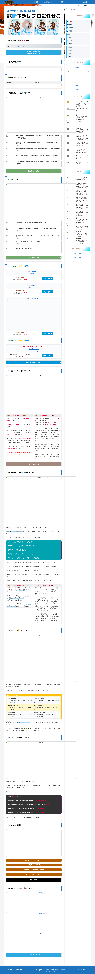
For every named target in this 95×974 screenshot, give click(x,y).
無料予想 (10, 969)
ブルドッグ (37, 285)
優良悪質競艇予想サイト (18, 969)
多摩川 (70, 27)
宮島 (69, 53)
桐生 (69, 21)
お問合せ (85, 969)
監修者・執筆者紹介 (55, 969)
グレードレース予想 (30, 969)
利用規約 (63, 969)
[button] (88, 10)
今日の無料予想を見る (33, 954)
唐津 (69, 56)
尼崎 (69, 43)
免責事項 (80, 969)
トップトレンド (34, 349)
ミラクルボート (36, 298)
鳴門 (69, 47)
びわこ (70, 40)
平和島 (70, 24)
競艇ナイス (35, 271)
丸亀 (69, 50)
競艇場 (41, 969)
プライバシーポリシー (71, 969)
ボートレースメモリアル (18, 46)
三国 (69, 37)
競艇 (32, 285)
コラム (37, 969)
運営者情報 (34, 464)
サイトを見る (47, 292)
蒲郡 (69, 31)
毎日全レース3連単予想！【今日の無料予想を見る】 (33, 52)
